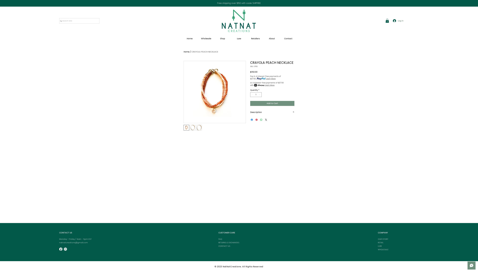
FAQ (220, 239)
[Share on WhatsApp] (261, 119)
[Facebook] (60, 249)
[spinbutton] (256, 94)
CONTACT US (65, 232)
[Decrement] (252, 94)
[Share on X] (266, 119)
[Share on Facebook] (251, 119)
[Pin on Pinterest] (256, 119)
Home (186, 51)
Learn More (271, 79)
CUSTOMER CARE (226, 232)
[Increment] (259, 94)
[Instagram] (65, 249)
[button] (387, 21)
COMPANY (383, 232)
